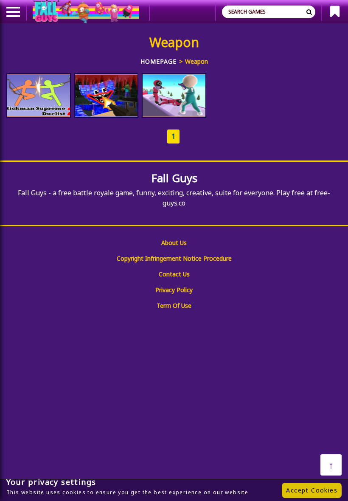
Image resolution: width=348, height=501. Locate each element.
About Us (174, 243)
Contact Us (174, 274)
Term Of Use (174, 305)
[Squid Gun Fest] (174, 95)
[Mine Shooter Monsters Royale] (106, 95)
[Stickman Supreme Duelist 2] (38, 95)
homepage (158, 61)
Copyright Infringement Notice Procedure (174, 258)
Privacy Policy (174, 290)
